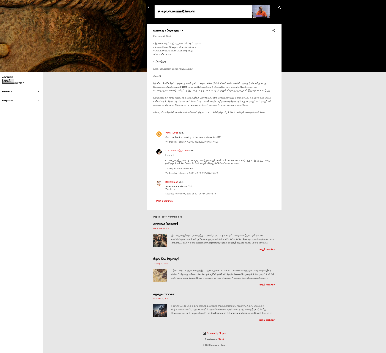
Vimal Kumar (171, 132)
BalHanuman (171, 182)
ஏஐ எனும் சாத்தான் (163, 294)
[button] (273, 30)
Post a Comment (164, 201)
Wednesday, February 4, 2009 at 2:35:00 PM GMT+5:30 (191, 173)
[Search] (280, 8)
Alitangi (221, 339)
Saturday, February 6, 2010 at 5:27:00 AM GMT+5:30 (190, 193)
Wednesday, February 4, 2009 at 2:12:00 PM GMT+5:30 (191, 141)
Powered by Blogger (216, 333)
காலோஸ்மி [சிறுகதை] (165, 223)
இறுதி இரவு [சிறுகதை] (166, 258)
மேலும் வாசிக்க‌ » (267, 249)
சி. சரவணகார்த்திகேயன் (177, 150)
